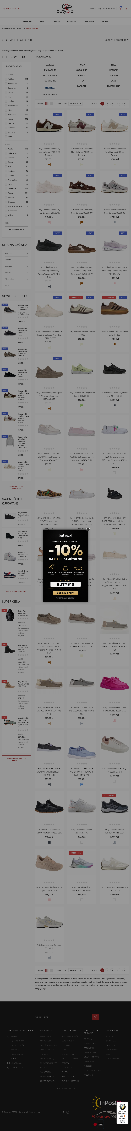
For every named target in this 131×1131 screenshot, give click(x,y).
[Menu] (126, 1103)
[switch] (122, 1121)
